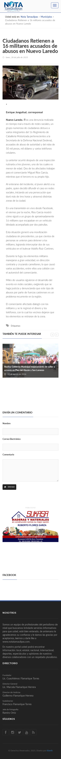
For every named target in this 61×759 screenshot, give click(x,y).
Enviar (11, 487)
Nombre (7, 423)
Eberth (50, 751)
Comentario (8, 455)
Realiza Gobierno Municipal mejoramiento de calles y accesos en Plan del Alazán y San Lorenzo (29, 368)
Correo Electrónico (12, 439)
